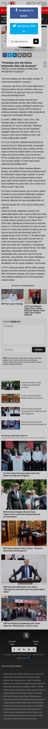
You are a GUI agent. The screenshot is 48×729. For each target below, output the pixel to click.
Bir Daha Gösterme (19, 41)
